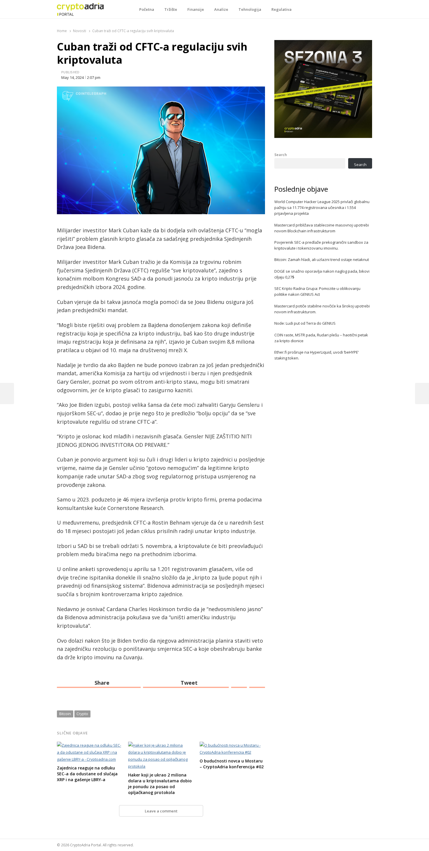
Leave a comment (161, 811)
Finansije (195, 9)
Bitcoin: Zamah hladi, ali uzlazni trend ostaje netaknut (321, 259)
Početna (146, 9)
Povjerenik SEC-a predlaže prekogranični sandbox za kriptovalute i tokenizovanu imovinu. (321, 245)
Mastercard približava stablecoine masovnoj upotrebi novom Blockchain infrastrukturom (321, 227)
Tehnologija (249, 9)
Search (280, 154)
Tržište (170, 9)
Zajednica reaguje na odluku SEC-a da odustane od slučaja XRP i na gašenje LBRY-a (87, 773)
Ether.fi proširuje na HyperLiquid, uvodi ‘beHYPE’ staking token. (316, 355)
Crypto (82, 713)
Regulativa (281, 9)
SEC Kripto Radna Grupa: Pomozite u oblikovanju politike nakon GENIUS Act (317, 291)
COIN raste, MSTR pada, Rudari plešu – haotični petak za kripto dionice (321, 337)
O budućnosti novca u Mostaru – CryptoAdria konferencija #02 (232, 763)
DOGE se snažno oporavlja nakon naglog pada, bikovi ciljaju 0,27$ (321, 274)
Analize (221, 9)
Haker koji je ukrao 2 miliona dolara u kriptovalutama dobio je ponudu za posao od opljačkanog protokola (160, 783)
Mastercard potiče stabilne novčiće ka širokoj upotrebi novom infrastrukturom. (322, 308)
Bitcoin (65, 713)
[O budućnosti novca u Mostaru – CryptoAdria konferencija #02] (232, 745)
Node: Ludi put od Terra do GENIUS (305, 323)
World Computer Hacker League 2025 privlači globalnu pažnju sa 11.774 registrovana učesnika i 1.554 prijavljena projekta (321, 207)
